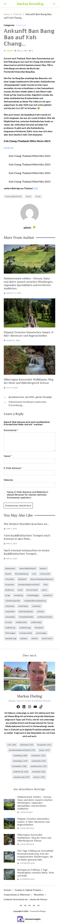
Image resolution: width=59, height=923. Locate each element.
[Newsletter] (34, 905)
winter (34, 638)
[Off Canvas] (5, 4)
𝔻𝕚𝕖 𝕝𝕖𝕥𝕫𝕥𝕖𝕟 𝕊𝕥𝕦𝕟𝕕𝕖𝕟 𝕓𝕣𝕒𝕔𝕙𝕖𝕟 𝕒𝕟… (26, 524)
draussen (9, 584)
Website (8, 479)
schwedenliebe (26, 617)
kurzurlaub (32, 590)
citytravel (45, 574)
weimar (23, 638)
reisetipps (23, 606)
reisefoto (47, 595)
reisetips (36, 606)
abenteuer (10, 568)
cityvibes (9, 579)
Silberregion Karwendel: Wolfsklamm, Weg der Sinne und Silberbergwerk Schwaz (28, 381)
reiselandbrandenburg (35, 600)
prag (7, 595)
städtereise (21, 622)
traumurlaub (26, 633)
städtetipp (36, 622)
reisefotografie (12, 600)
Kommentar (11, 430)
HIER (35, 188)
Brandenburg (21, 574)
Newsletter (39, 894)
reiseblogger (33, 595)
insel (38, 196)
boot (28, 196)
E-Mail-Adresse (13, 468)
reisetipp (9, 606)
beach (8, 574)
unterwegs (41, 633)
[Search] (54, 4)
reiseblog (18, 595)
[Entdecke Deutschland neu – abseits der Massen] (38, 905)
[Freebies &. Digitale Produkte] (25, 905)
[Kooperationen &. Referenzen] (29, 905)
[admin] (29, 213)
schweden (10, 617)
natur (44, 590)
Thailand (21, 25)
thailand (39, 627)
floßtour (9, 590)
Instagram (9, 147)
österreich (47, 638)
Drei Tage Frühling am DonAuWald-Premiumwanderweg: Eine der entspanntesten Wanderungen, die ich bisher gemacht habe (35, 855)
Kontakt (7, 890)
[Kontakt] (21, 905)
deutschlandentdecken (42, 579)
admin (10, 51)
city (34, 574)
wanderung (10, 638)
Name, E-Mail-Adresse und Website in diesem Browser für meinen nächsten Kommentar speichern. (27, 494)
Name (8, 456)
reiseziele (10, 611)
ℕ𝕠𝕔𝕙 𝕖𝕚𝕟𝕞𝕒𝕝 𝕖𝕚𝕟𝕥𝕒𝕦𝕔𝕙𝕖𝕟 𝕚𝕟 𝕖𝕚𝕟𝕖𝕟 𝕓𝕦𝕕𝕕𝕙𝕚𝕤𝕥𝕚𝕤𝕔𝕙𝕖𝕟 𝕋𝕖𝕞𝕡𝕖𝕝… (27, 552)
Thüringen (10, 633)
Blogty (42, 911)
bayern (43, 568)
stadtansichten (44, 617)
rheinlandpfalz (26, 611)
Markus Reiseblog (30, 3)
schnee (40, 611)
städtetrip (10, 627)
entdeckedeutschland (28, 584)
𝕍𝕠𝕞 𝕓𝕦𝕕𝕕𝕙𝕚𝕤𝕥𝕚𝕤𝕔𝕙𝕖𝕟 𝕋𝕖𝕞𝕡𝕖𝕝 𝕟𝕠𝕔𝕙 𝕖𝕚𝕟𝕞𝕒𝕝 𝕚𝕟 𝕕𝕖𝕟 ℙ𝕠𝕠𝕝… (27, 537)
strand (8, 622)
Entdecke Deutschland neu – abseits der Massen (25, 899)
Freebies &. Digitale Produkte (28, 890)
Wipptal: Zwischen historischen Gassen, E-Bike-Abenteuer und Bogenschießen (29, 334)
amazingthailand (13, 196)
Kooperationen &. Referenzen (17, 894)
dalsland (22, 579)
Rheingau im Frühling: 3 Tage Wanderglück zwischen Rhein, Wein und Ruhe (35, 872)
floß (46, 584)
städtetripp (25, 627)
